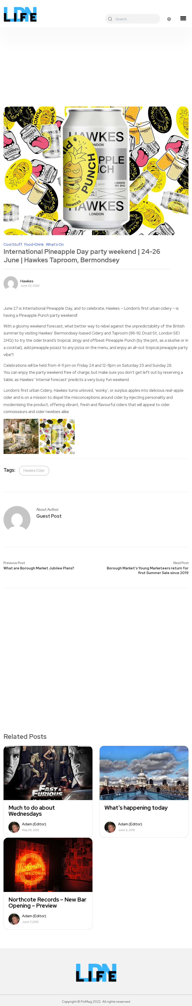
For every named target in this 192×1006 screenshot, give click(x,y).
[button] (183, 18)
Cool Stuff (13, 244)
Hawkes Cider (34, 470)
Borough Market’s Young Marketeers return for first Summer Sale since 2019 (147, 570)
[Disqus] (96, 652)
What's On (55, 244)
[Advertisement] (96, 62)
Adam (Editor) (34, 824)
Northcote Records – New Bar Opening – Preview (47, 903)
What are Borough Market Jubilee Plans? (39, 568)
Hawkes (26, 281)
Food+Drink (34, 244)
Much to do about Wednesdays (31, 811)
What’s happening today (136, 808)
